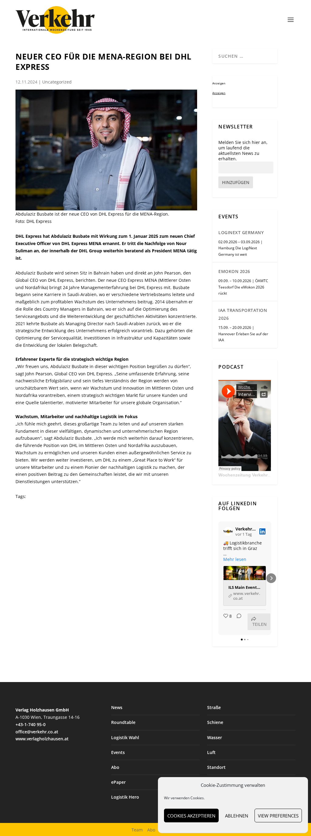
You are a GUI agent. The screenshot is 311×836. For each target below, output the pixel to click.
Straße (214, 707)
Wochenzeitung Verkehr (243, 475)
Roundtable (123, 722)
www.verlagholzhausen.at (42, 739)
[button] (218, 578)
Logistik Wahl (125, 737)
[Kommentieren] (237, 621)
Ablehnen (236, 816)
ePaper (118, 782)
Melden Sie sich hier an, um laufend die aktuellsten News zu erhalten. (243, 151)
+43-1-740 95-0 (30, 724)
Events (118, 752)
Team (137, 830)
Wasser (214, 737)
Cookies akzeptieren (191, 816)
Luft (211, 752)
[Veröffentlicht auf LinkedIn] (262, 531)
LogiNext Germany (241, 232)
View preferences (278, 816)
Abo (115, 767)
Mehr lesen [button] (234, 559)
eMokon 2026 (234, 271)
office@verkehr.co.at (36, 732)
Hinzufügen (235, 182)
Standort (216, 767)
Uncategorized (57, 82)
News (116, 707)
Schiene (215, 722)
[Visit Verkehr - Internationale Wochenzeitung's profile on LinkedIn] (228, 531)
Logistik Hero (125, 797)
